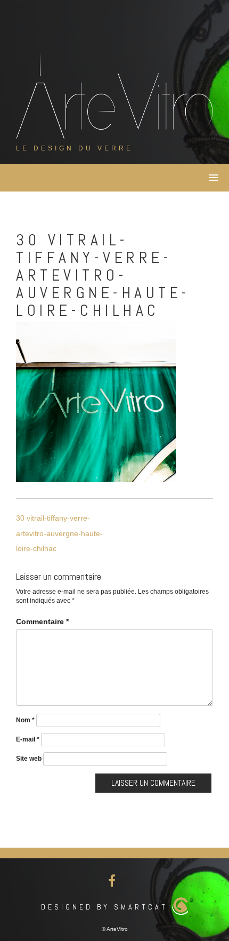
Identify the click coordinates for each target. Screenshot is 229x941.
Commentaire (42, 621)
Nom (25, 720)
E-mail (27, 739)
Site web (29, 758)
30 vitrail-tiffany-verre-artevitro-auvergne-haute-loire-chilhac (59, 533)
